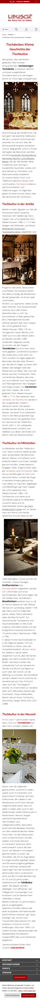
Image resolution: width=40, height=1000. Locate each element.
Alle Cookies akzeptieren (29, 995)
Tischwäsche (22, 184)
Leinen (32, 649)
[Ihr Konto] (26, 29)
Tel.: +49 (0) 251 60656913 (21, 2)
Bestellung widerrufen (20, 977)
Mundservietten (10, 588)
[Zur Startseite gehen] (20, 18)
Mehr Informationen (27, 990)
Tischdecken (26, 470)
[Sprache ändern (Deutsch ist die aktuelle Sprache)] (20, 6)
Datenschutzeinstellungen (12, 995)
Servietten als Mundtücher (15, 399)
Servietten (11, 470)
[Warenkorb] (36, 29)
